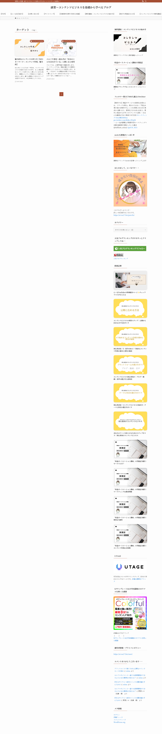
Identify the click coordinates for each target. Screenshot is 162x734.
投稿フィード (118, 717)
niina (128, 671)
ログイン (117, 715)
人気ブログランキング (121, 258)
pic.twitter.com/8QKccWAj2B (125, 120)
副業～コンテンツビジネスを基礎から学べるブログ (81, 7)
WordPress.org (119, 722)
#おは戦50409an (122, 118)
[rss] (142, 1)
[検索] (145, 1)
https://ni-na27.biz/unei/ (123, 654)
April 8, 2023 (132, 127)
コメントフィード (120, 720)
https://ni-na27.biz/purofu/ (124, 215)
